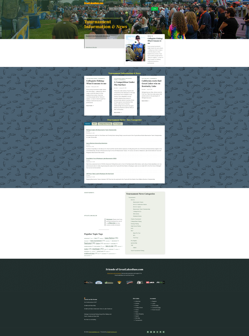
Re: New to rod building (90, 319)
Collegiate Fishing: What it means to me (155, 40)
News (136, 312)
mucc (106, 249)
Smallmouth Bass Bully (90, 305)
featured (89, 243)
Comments (156, 307)
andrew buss (87, 238)
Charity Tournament (136, 219)
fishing (99, 243)
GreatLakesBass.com (94, 332)
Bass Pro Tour (136, 233)
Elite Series (136, 214)
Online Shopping (139, 314)
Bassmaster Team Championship (141, 209)
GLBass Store (139, 307)
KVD (132, 228)
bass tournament (97, 241)
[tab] (87, 123)
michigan (98, 249)
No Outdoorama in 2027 (90, 302)
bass (96, 238)
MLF (148, 78)
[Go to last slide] (85, 282)
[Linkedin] (160, 332)
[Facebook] (148, 332)
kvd (104, 246)
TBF (132, 245)
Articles (137, 303)
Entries (155, 305)
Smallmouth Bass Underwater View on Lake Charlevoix (98, 308)
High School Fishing (136, 226)
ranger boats (101, 251)
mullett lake (112, 249)
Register (154, 301)
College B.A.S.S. (137, 211)
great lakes (114, 243)
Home (111, 9)
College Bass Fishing (91, 78)
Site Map (137, 318)
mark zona (119, 246)
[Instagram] (151, 332)
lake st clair (111, 246)
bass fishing (111, 238)
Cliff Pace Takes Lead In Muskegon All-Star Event (100, 173)
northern (117, 249)
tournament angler (112, 253)
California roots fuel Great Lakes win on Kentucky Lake (151, 84)
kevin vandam (98, 246)
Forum (137, 305)
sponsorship (134, 243)
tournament (104, 253)
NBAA (134, 247)
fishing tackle (107, 243)
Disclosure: (109, 219)
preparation (87, 251)
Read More (90, 105)
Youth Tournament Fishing (137, 250)
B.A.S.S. (133, 200)
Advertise (137, 301)
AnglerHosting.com (112, 332)
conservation (108, 240)
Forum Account (156, 309)
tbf (99, 253)
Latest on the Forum (90, 299)
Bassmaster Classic (138, 202)
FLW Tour (144, 78)
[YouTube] (154, 332)
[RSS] (163, 332)
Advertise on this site (91, 47)
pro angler (94, 251)
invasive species (89, 246)
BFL (134, 235)
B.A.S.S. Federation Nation (140, 204)
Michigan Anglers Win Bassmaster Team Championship (101, 130)
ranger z (108, 251)
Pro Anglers (134, 240)
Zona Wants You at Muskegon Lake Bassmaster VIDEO (101, 158)
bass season (87, 240)
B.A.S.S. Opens (137, 207)
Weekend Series (137, 216)
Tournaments (101, 78)
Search (137, 316)
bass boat (102, 238)
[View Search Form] (160, 8)
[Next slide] (164, 282)
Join (154, 8)
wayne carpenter (88, 255)
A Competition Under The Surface (124, 83)
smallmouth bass (91, 253)
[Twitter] (157, 332)
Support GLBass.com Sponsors (98, 36)
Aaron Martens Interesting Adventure (96, 143)
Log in (153, 303)
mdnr (88, 249)
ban (92, 238)
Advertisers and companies (114, 273)
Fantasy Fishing (135, 223)
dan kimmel (115, 240)
